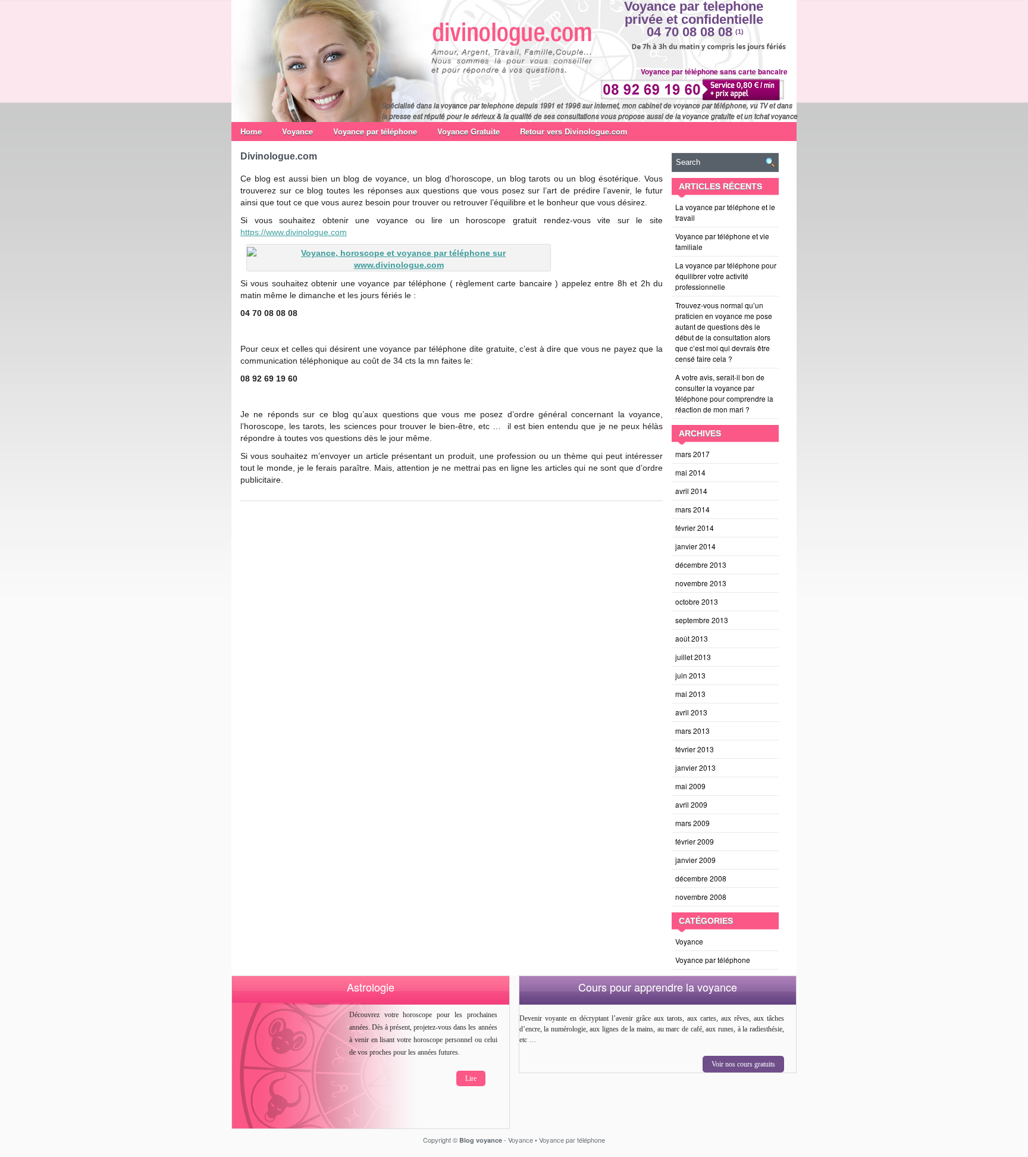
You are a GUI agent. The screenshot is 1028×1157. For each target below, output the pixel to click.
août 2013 (691, 638)
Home (251, 131)
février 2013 (694, 749)
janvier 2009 (695, 860)
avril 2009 (691, 804)
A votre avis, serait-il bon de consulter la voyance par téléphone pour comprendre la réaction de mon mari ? (724, 393)
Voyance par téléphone (375, 131)
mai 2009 (690, 786)
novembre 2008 (700, 897)
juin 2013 (690, 675)
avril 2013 (691, 712)
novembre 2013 (700, 583)
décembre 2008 (700, 878)
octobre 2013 (696, 601)
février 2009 (694, 841)
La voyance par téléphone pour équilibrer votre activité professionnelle (725, 276)
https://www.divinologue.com (293, 232)
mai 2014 (690, 472)
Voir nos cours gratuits (743, 1064)
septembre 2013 (701, 620)
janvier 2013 (695, 767)
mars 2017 (692, 454)
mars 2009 (692, 823)
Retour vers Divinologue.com (574, 131)
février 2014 (694, 528)
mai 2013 (690, 694)
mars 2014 (692, 509)
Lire (471, 1078)
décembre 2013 (700, 564)
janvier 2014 (695, 546)
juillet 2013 (693, 657)
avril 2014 (691, 491)
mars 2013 (692, 731)
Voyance (297, 131)
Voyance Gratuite (468, 131)
